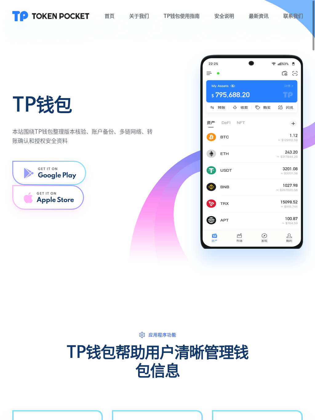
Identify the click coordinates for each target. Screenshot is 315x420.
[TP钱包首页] (50, 16)
